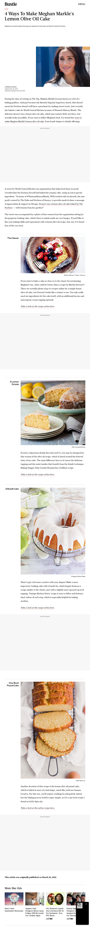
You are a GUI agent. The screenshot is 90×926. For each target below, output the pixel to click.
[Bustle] (11, 4)
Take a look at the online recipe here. (38, 808)
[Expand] (78, 904)
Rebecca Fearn (11, 87)
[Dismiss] (86, 904)
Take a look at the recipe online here (37, 474)
